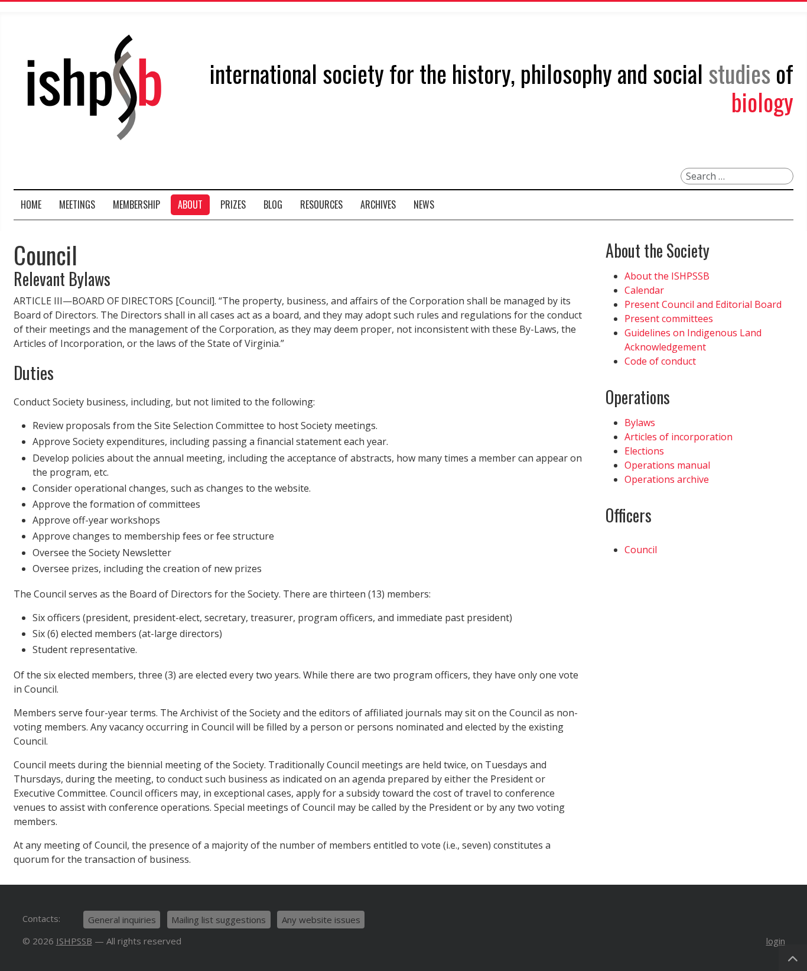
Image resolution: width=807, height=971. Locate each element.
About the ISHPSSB (667, 275)
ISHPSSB (74, 941)
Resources (321, 204)
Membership (136, 204)
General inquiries (122, 919)
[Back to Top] (793, 957)
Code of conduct (660, 361)
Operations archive (666, 479)
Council (640, 549)
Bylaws (639, 422)
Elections (644, 450)
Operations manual (667, 465)
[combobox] (737, 176)
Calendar (644, 290)
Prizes (233, 204)
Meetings (77, 204)
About (190, 204)
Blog (272, 204)
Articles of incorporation (678, 436)
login (775, 941)
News (424, 204)
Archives (378, 204)
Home (31, 204)
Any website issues (321, 919)
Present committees (668, 318)
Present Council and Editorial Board (703, 304)
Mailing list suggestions (218, 919)
